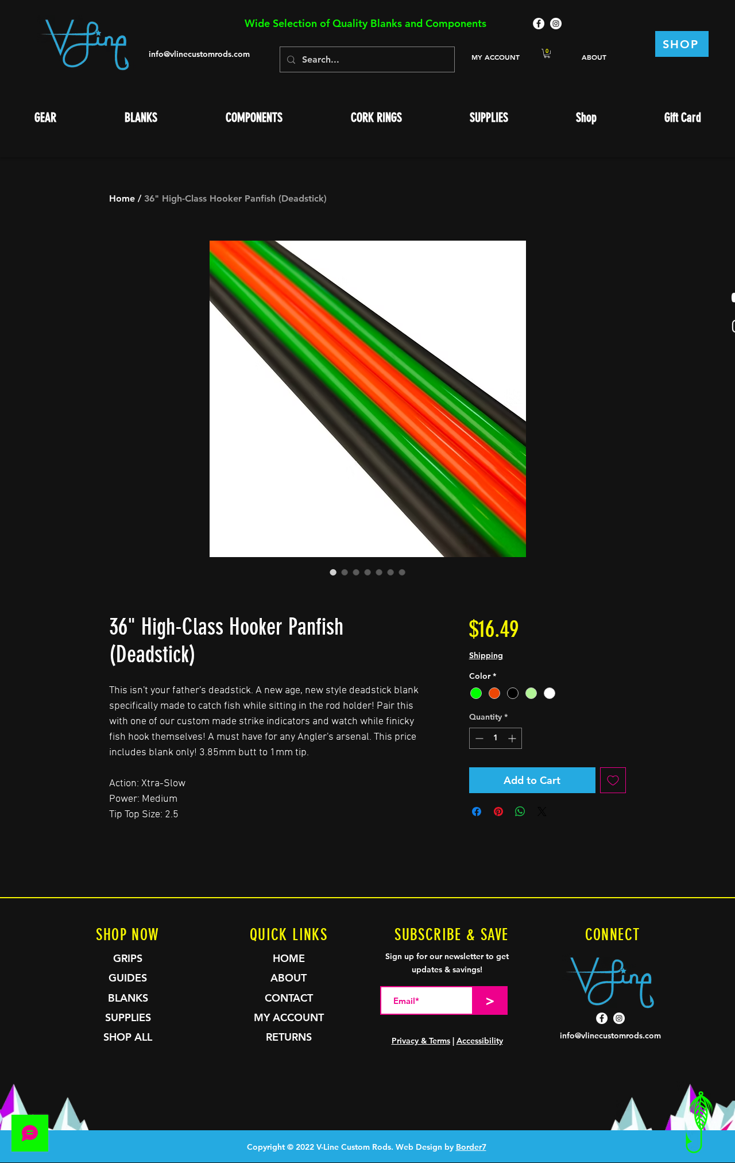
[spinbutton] (495, 738)
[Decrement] (478, 738)
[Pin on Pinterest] (498, 811)
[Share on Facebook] (476, 811)
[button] (546, 53)
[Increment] (513, 738)
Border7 (471, 1147)
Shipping (486, 655)
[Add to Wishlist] (613, 780)
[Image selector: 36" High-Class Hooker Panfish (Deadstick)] (333, 572)
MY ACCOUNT (495, 56)
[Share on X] (542, 811)
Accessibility (480, 1041)
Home (122, 198)
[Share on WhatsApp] (520, 811)
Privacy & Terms (421, 1041)
